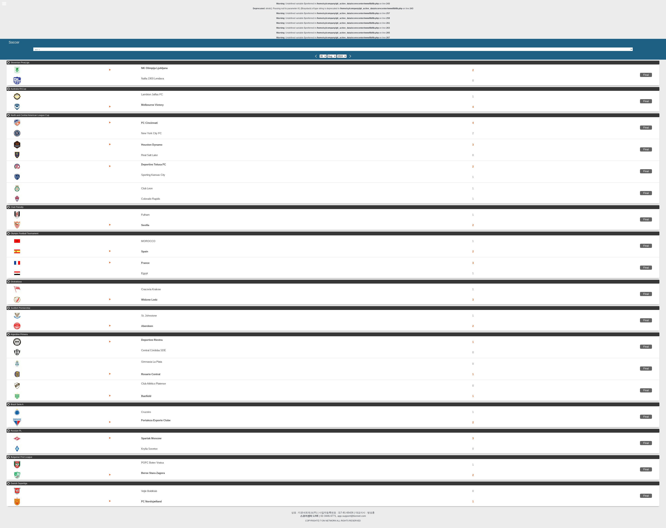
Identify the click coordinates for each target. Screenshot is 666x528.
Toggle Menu (4, 3)
